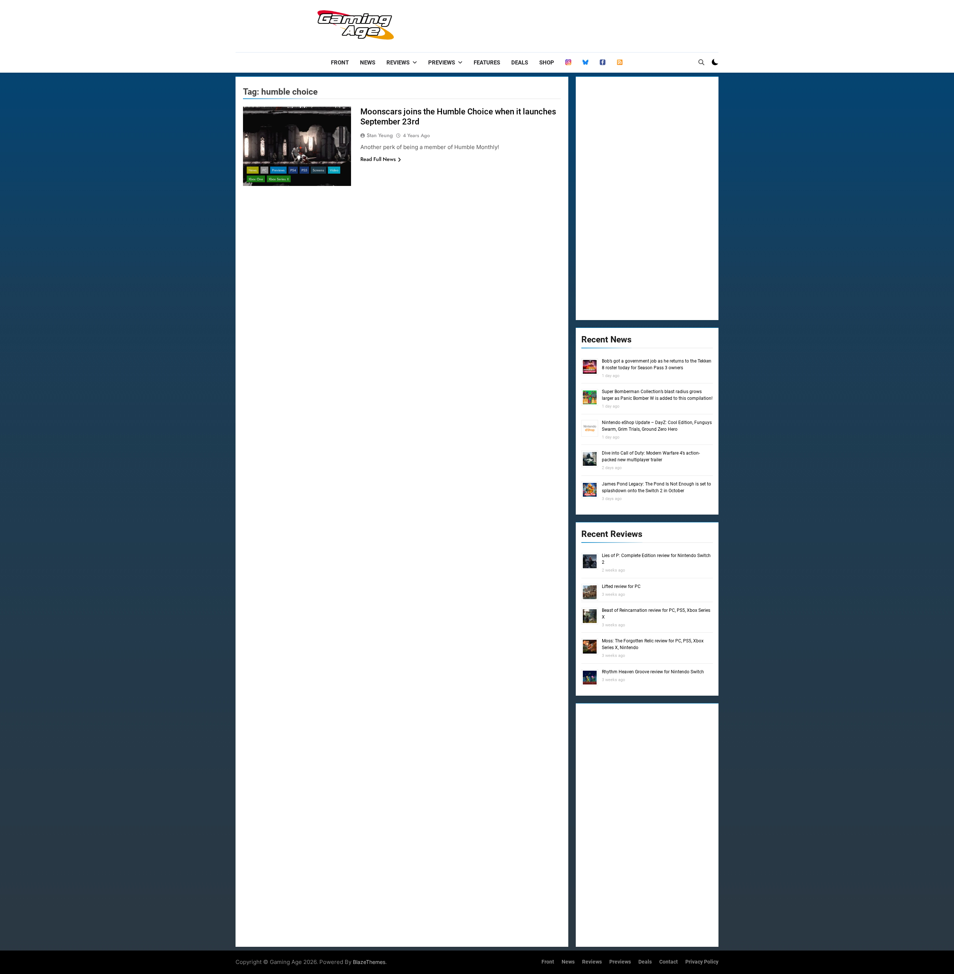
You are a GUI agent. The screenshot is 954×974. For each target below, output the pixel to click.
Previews (441, 62)
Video (334, 170)
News (367, 62)
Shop (546, 62)
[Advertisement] (582, 24)
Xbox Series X (279, 179)
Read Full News (378, 159)
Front (340, 62)
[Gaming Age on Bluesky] (585, 63)
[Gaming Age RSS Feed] (619, 63)
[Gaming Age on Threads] (568, 63)
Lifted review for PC (621, 586)
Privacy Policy (701, 962)
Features (487, 62)
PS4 (293, 170)
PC (264, 170)
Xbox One (256, 179)
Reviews (398, 62)
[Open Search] (701, 62)
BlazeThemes (369, 962)
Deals (519, 62)
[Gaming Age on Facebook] (602, 63)
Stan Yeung (380, 135)
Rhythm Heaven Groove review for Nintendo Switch (653, 671)
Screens (318, 170)
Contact (668, 962)
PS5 (304, 170)
